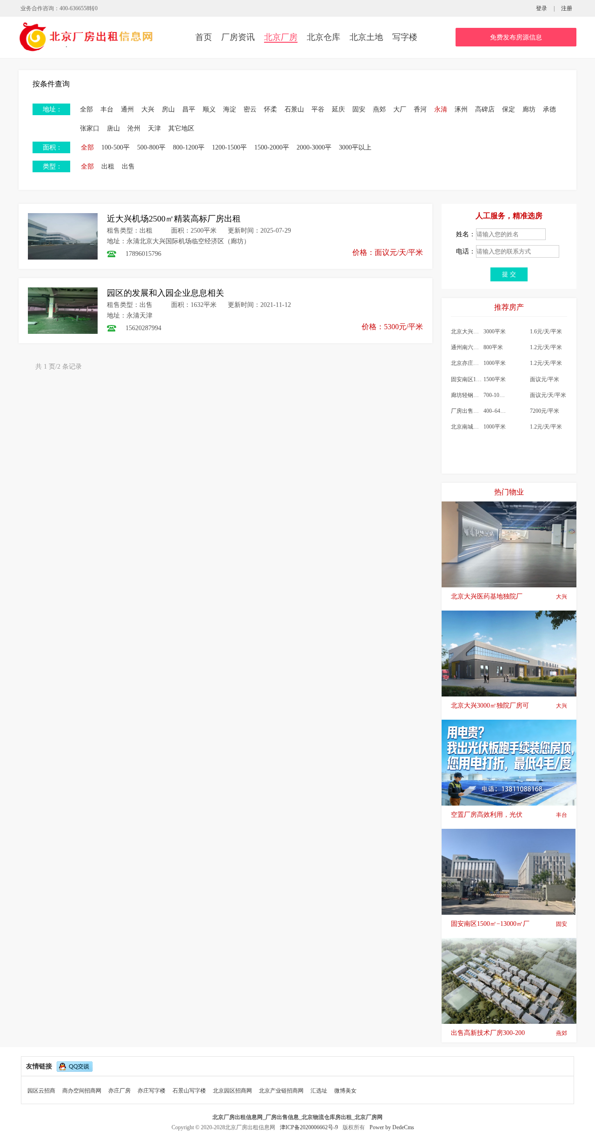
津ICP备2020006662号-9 (309, 1127)
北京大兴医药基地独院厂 (509, 596)
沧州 (133, 128)
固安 (358, 109)
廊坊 (529, 109)
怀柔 (270, 109)
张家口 (89, 128)
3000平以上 (355, 147)
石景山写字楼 (189, 1090)
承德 (549, 109)
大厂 (399, 109)
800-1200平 (189, 147)
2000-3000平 (314, 147)
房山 (168, 109)
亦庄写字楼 (151, 1090)
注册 (566, 8)
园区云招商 (41, 1090)
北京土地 (366, 37)
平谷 (317, 109)
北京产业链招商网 (281, 1090)
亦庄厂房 (119, 1090)
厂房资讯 (238, 37)
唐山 (113, 128)
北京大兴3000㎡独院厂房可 (509, 705)
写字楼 (404, 37)
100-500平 (115, 147)
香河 (420, 109)
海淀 (229, 109)
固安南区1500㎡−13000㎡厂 (509, 923)
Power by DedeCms (392, 1127)
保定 (508, 109)
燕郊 (379, 109)
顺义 (209, 109)
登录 (541, 8)
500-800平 (151, 147)
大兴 (147, 109)
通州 (127, 109)
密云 (250, 109)
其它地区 (181, 128)
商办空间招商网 (81, 1090)
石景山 (294, 109)
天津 (154, 128)
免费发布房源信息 (516, 37)
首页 (203, 37)
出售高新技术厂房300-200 (509, 1032)
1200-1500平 (229, 147)
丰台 (106, 109)
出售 (128, 166)
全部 (86, 109)
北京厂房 (281, 37)
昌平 (188, 109)
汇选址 (319, 1090)
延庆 (338, 109)
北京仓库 (323, 37)
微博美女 (345, 1090)
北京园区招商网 (232, 1090)
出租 (107, 166)
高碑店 (485, 109)
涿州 (461, 109)
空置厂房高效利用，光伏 (509, 814)
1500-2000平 (271, 147)
